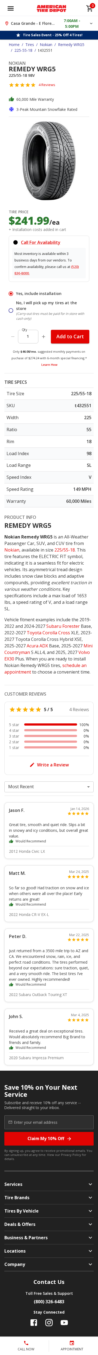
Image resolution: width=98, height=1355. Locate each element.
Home (14, 44)
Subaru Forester (63, 626)
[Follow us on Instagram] (49, 1322)
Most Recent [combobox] (21, 787)
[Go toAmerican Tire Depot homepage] (52, 8)
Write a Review (53, 765)
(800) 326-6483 (49, 1302)
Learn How (49, 365)
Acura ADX (37, 646)
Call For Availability (40, 242)
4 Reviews (47, 84)
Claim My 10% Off (45, 1138)
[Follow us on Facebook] (33, 1322)
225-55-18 (23, 50)
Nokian (46, 44)
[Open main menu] (10, 8)
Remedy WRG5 (71, 44)
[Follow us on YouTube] (64, 1322)
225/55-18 (64, 550)
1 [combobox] (28, 336)
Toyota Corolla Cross (48, 633)
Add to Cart (70, 336)
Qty (24, 329)
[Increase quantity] (43, 337)
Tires (29, 44)
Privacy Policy (71, 1155)
